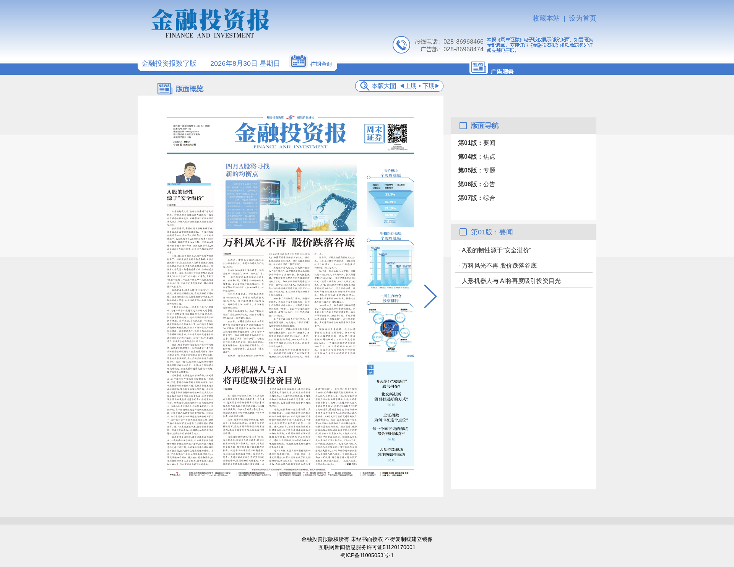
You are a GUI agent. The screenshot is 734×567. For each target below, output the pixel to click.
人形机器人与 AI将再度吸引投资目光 (511, 281)
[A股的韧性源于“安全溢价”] (190, 327)
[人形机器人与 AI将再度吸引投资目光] (290, 415)
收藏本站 (546, 18)
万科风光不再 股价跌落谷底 (499, 265)
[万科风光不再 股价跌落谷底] (289, 259)
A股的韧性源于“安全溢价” (496, 250)
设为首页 (582, 18)
